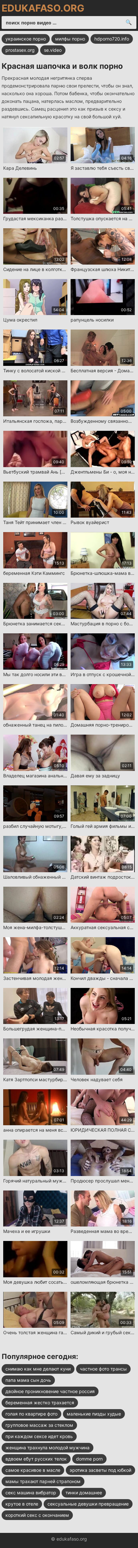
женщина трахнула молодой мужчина (47, 1447)
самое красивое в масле (32, 1470)
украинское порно (25, 38)
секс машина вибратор (30, 1492)
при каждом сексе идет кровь (39, 1436)
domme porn (89, 1459)
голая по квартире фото (31, 1414)
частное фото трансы (103, 1368)
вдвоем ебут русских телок (36, 1459)
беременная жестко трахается (39, 1402)
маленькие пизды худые (94, 1414)
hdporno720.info (111, 38)
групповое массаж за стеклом (39, 1425)
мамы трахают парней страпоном (43, 1481)
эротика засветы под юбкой (100, 1470)
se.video (53, 50)
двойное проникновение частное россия (50, 1391)
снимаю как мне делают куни (38, 1368)
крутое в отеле (21, 1504)
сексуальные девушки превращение (88, 1504)
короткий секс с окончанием (37, 1515)
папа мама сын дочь (28, 1380)
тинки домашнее (83, 1492)
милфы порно (70, 38)
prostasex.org (20, 50)
